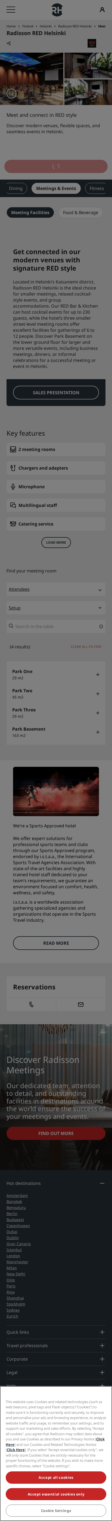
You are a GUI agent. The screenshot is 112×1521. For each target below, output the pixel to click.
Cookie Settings (56, 1510)
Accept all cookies (56, 1477)
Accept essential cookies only (56, 1494)
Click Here (16, 1449)
